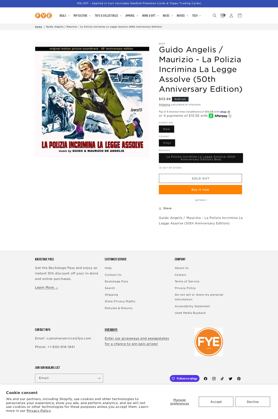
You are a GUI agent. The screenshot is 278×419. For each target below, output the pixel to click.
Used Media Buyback (190, 312)
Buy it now (200, 189)
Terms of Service (187, 281)
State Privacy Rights (120, 301)
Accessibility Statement (192, 306)
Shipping (164, 104)
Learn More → (46, 287)
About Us (182, 268)
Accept (216, 402)
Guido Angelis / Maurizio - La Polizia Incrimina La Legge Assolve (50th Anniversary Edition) (104, 26)
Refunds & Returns (118, 308)
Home (38, 26)
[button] (64, 15)
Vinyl (169, 144)
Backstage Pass (116, 281)
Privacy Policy (39, 411)
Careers (180, 274)
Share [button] (167, 208)
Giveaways (111, 330)
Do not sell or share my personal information (199, 297)
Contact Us (113, 274)
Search (110, 288)
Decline (253, 402)
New (168, 130)
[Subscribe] (99, 378)
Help (108, 268)
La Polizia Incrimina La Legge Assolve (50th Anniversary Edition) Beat (202, 159)
